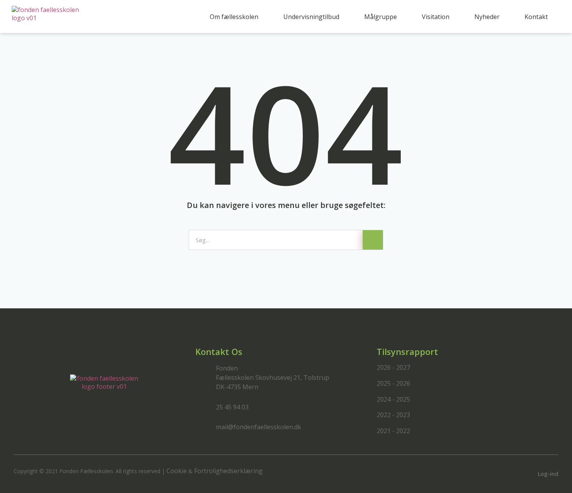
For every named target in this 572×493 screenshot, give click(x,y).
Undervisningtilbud (311, 17)
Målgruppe (380, 17)
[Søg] (373, 240)
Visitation (435, 17)
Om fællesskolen (234, 17)
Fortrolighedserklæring (228, 471)
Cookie (177, 471)
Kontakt (536, 17)
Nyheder (487, 17)
